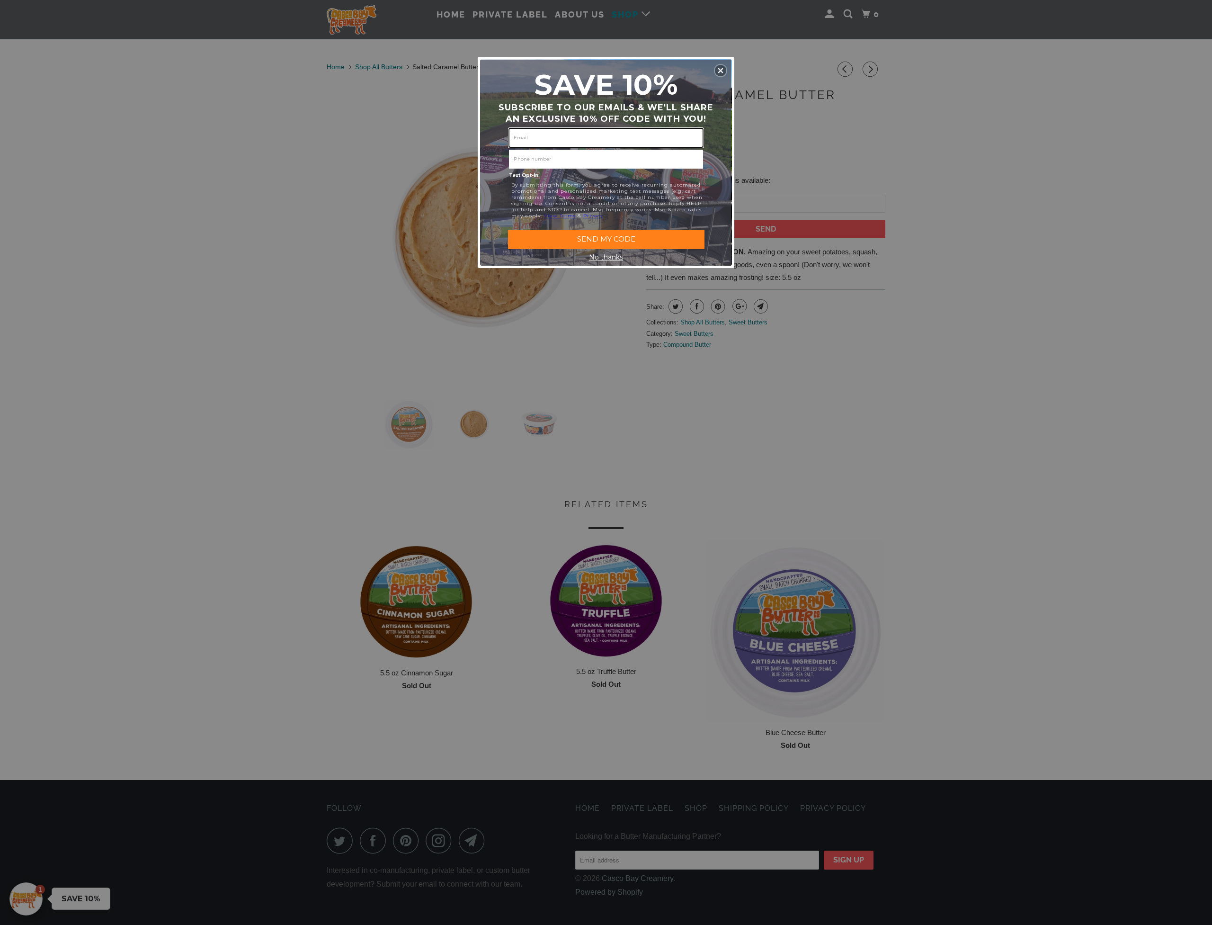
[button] (720, 70)
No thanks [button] (606, 257)
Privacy (593, 216)
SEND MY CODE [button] (606, 238)
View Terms (560, 216)
